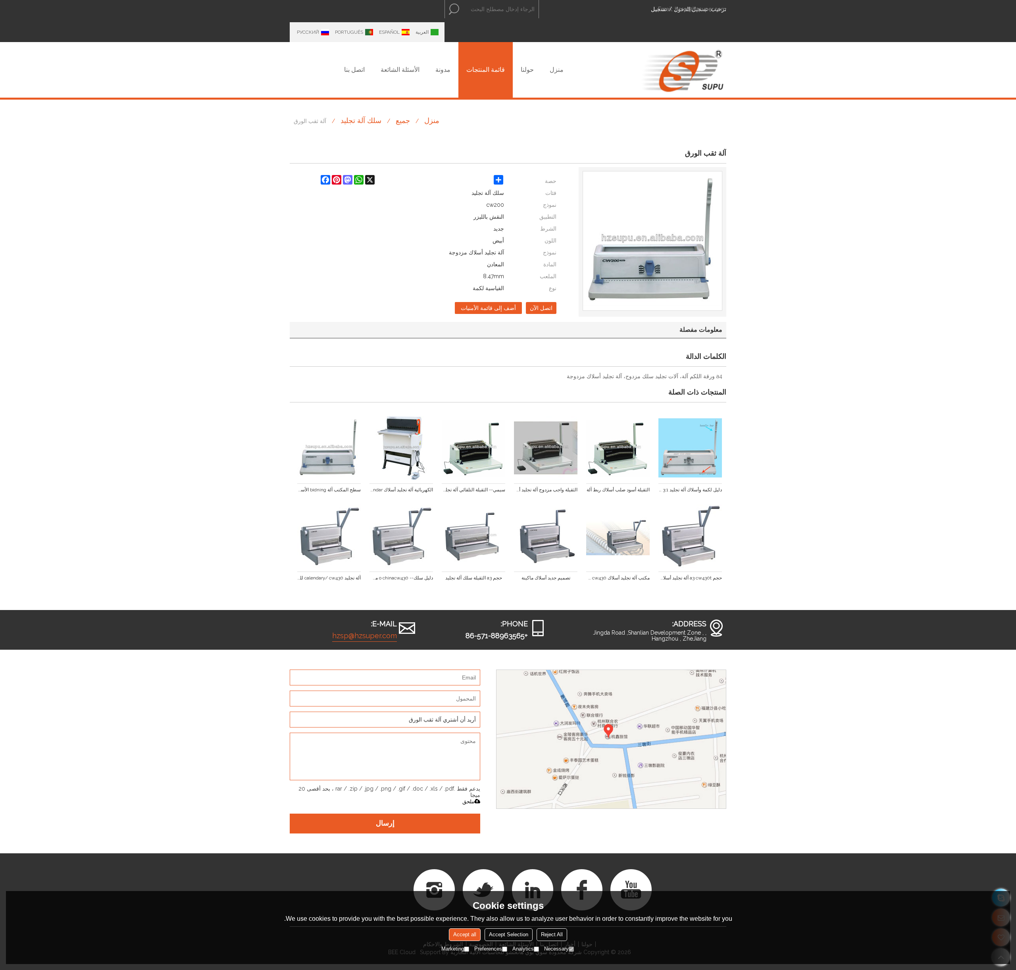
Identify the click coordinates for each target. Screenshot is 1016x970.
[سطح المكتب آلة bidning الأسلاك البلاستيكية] (329, 448)
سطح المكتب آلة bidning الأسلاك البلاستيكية (329, 490)
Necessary (556, 949)
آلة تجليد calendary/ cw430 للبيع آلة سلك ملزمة (329, 578)
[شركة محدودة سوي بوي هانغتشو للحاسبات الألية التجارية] (682, 70)
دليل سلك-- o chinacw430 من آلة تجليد (401, 578)
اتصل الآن (541, 308)
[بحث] (454, 9)
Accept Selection (508, 934)
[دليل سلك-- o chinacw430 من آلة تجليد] (401, 536)
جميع (403, 120)
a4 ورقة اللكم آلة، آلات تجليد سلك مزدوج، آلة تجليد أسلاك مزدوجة (644, 376)
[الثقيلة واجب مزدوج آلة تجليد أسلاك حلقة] (545, 448)
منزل (557, 69)
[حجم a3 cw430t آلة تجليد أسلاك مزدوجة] (690, 536)
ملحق (468, 801)
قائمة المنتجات (485, 69)
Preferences (488, 949)
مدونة (442, 69)
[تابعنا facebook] (581, 889)
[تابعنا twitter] (483, 889)
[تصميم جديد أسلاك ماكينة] (545, 536)
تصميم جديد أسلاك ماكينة (545, 578)
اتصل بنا (354, 69)
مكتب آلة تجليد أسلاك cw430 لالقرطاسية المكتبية (618, 578)
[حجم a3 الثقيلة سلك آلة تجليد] (473, 536)
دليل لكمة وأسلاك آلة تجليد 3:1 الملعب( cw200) (690, 490)
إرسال (385, 823)
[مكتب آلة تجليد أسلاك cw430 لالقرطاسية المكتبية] (618, 536)
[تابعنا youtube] (631, 889)
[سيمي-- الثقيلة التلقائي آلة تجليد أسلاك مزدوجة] (473, 448)
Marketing (452, 949)
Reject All (552, 934)
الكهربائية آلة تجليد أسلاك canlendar (401, 490)
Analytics (523, 949)
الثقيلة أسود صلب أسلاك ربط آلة (618, 490)
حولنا (527, 69)
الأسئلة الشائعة (400, 69)
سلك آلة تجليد (361, 120)
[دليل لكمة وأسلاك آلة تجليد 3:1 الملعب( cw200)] (690, 448)
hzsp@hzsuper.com (700, 9)
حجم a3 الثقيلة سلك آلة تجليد (473, 578)
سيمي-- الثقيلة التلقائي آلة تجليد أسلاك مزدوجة (473, 490)
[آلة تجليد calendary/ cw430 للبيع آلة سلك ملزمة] (329, 536)
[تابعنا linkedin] (532, 889)
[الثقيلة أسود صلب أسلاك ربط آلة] (618, 448)
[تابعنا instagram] (434, 889)
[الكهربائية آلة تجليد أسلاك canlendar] (401, 448)
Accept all (464, 934)
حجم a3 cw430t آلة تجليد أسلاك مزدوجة (690, 578)
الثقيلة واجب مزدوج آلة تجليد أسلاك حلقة (545, 490)
